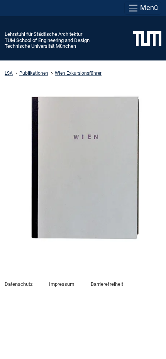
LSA (9, 73)
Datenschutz (18, 284)
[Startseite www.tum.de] (147, 38)
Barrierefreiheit (107, 284)
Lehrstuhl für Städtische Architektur (43, 34)
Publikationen (33, 73)
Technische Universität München (40, 46)
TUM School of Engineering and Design (47, 40)
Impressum (61, 284)
